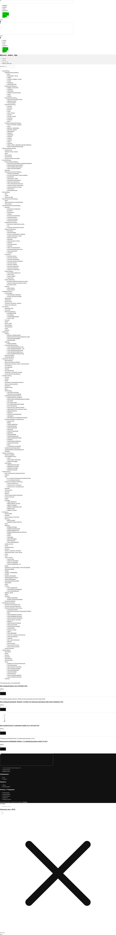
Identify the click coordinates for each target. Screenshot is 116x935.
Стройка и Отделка (6, 799)
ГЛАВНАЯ (4, 5)
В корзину (3, 693)
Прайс (3, 17)
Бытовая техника (6, 794)
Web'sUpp (25, 802)
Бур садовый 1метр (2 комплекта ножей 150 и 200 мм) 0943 (19, 725)
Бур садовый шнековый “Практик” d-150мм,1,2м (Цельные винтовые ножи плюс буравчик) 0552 (31, 702)
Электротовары (6, 792)
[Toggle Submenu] (16, 86)
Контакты (4, 779)
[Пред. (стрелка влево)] (0, 934)
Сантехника (5, 797)
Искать (1, 66)
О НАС (4, 8)
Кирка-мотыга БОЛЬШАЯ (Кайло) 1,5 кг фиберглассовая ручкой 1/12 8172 (24, 741)
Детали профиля (6, 786)
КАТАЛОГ (4, 7)
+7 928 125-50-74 (6, 769)
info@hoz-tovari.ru (6, 771)
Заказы (4, 785)
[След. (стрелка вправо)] (1, 934)
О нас (3, 777)
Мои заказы (5, 15)
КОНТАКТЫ (5, 10)
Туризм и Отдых (6, 796)
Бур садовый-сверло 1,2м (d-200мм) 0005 (13, 686)
